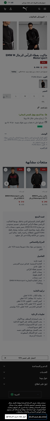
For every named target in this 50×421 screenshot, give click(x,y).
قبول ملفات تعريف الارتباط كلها (16, 417)
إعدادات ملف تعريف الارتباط (38, 417)
